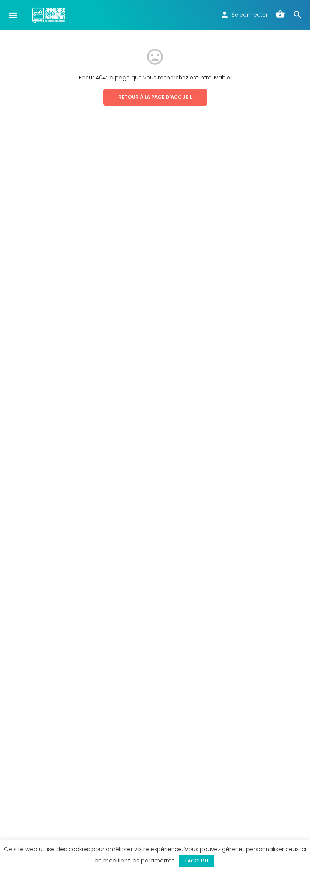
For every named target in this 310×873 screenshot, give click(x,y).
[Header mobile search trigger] (297, 15)
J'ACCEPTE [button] (196, 860)
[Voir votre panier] (280, 15)
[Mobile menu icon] (13, 15)
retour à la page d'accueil (155, 97)
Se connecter (250, 15)
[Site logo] (49, 15)
